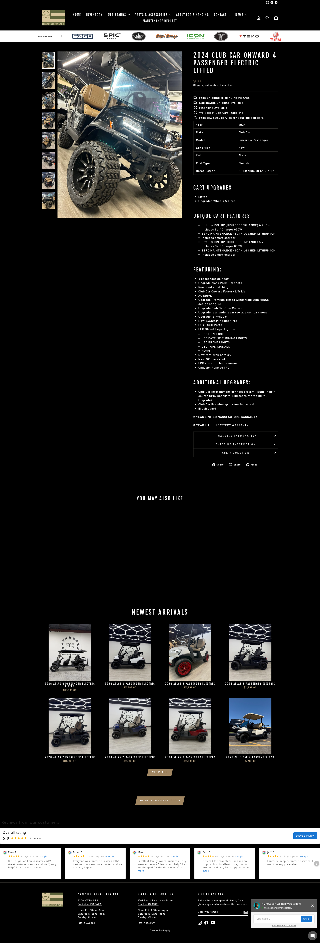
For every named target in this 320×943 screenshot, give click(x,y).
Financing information (235, 435)
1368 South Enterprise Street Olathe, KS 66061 (156, 902)
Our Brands (117, 14)
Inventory (94, 14)
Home (77, 14)
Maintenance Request (160, 21)
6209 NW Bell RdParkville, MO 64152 (90, 902)
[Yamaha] (247, 36)
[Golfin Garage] (138, 36)
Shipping (198, 84)
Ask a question (236, 452)
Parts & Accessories (152, 14)
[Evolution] (110, 36)
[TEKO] (220, 36)
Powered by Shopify (160, 930)
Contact (221, 14)
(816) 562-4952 (147, 923)
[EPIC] (83, 36)
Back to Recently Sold (162, 800)
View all (160, 772)
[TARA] (192, 36)
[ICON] (167, 36)
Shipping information (236, 444)
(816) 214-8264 (86, 923)
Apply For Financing (192, 14)
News (240, 14)
